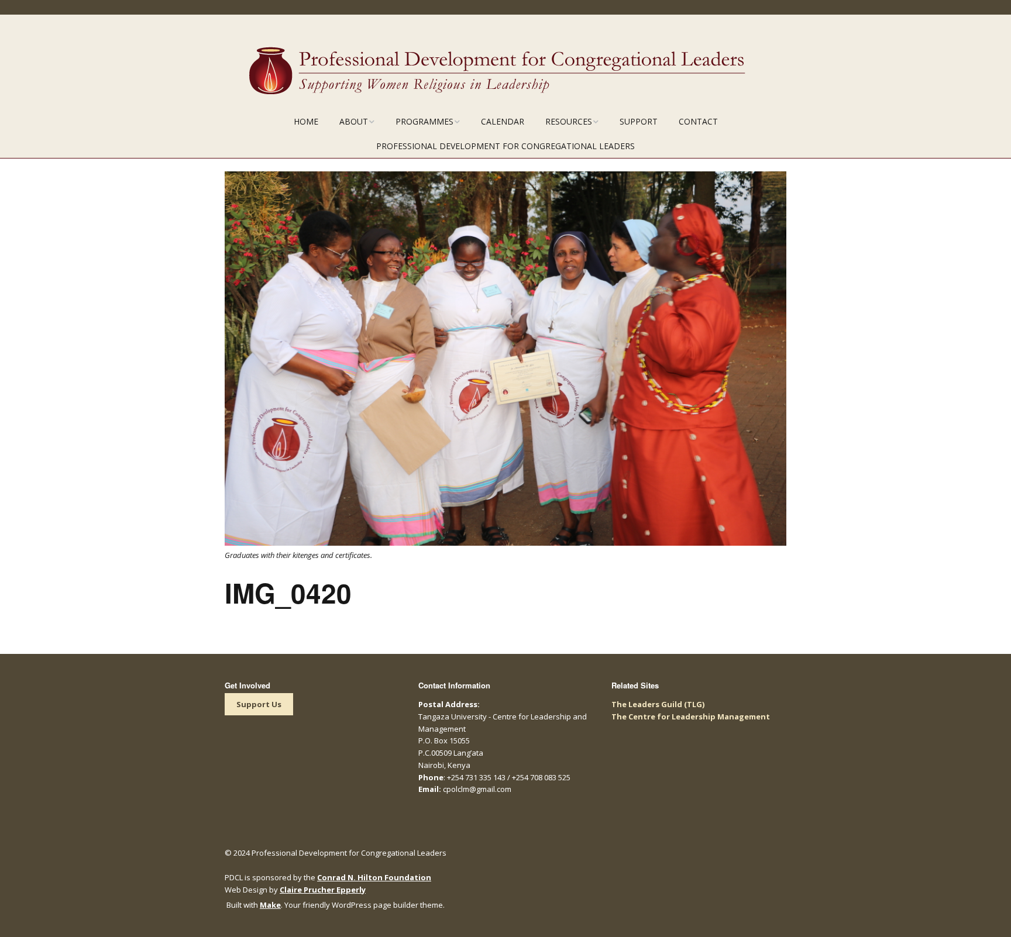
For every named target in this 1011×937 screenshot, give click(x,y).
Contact (698, 121)
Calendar (502, 121)
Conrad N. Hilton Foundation (374, 877)
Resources (568, 121)
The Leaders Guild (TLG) (657, 704)
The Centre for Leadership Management (690, 716)
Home (306, 121)
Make (270, 905)
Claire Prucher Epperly (323, 889)
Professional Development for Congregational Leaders (505, 145)
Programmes (424, 121)
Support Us (258, 704)
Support (639, 121)
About (353, 121)
